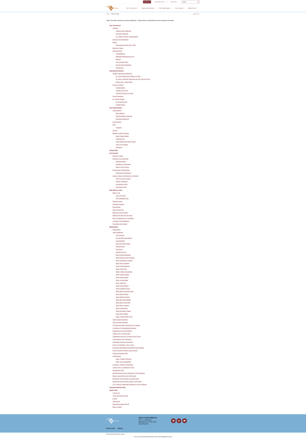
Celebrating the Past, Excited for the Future (127, 336)
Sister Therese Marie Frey (124, 317)
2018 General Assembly (120, 320)
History (115, 42)
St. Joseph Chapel (118, 99)
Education (119, 147)
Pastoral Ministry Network (124, 116)
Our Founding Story (122, 62)
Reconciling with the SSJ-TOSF (126, 45)
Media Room (113, 227)
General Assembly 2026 (120, 353)
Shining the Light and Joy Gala (122, 215)
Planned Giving (117, 201)
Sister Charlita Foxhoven (124, 359)
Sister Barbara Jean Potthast (125, 258)
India (114, 125)
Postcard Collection (122, 34)
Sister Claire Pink (121, 269)
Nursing (118, 59)
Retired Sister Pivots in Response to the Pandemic (129, 373)
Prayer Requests (118, 96)
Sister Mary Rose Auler (123, 303)
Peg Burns (119, 249)
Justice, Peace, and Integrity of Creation (125, 176)
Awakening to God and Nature (122, 331)
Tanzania (119, 127)
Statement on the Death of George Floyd (126, 379)
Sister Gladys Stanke (122, 274)
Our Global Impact (115, 108)
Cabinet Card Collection (123, 31)
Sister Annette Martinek (123, 255)
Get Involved (113, 153)
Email (194, 14)
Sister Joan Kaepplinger (123, 362)
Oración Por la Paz (122, 90)
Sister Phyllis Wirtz (122, 308)
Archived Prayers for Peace (124, 93)
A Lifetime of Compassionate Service (124, 328)
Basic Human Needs (122, 136)
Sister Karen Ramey (122, 286)
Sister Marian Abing (122, 294)
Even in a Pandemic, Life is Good (123, 345)
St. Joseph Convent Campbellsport (127, 36)
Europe (115, 130)
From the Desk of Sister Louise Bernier (125, 350)
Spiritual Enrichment (116, 71)
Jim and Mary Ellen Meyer (124, 238)
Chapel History (120, 105)
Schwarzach (120, 68)
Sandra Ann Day (121, 252)
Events (115, 398)
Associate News (121, 161)
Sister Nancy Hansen (122, 305)
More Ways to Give (115, 190)
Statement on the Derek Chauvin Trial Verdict (127, 381)
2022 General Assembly (120, 322)
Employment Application (123, 173)
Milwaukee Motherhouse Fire (125, 56)
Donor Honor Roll (118, 210)
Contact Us (116, 393)
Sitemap (120, 428)
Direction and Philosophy (121, 39)
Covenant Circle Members (121, 221)
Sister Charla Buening (123, 266)
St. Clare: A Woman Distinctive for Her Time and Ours (133, 79)
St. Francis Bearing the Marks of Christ (128, 76)
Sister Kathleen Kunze (123, 288)
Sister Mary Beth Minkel (123, 300)
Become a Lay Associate (120, 159)
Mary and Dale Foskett (123, 244)
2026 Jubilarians (118, 232)
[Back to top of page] (303, 436)
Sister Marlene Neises (123, 297)
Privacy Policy (110, 428)
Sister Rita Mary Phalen (123, 311)
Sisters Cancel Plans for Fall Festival (124, 376)
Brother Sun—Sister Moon (124, 82)
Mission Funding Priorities (121, 133)
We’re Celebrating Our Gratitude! (123, 218)
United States (117, 110)
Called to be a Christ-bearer (121, 334)
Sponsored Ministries (122, 119)
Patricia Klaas (120, 246)
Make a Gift (116, 193)
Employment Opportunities (121, 170)
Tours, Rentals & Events (120, 396)
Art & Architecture (121, 102)
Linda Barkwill (120, 241)
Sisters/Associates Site (120, 404)
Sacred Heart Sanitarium (123, 65)
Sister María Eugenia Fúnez (125, 291)
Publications (116, 230)
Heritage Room (117, 51)
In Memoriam (117, 356)
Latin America (117, 122)
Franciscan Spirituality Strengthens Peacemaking (128, 348)
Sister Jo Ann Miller (122, 280)
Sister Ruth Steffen (122, 314)
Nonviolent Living (121, 187)
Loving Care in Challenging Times (123, 367)
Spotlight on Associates (123, 164)
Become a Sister (118, 156)
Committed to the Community (122, 339)
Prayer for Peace (118, 85)
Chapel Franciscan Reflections (122, 73)
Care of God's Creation (123, 179)
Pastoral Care (120, 139)
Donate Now (113, 150)
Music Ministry (120, 113)
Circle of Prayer (121, 196)
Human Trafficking (121, 181)
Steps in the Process (122, 167)
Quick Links (113, 390)
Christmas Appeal (118, 204)
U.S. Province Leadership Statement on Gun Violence (130, 384)
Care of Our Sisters (122, 144)
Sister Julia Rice (121, 283)
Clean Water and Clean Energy (126, 142)
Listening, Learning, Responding (123, 365)
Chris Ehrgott (120, 235)
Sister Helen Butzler (122, 277)
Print (198, 14)
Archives (115, 28)
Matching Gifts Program (120, 213)
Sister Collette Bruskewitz (124, 272)
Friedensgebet (120, 88)
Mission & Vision (118, 48)
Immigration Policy (122, 184)
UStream (115, 401)
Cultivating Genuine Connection (123, 342)
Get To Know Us (115, 25)
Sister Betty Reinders (122, 263)
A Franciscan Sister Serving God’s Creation (126, 325)
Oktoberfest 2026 (118, 370)
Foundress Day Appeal (120, 224)
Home (107, 14)
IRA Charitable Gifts (122, 198)
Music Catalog (117, 407)
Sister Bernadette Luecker (124, 260)
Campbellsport (120, 54)
